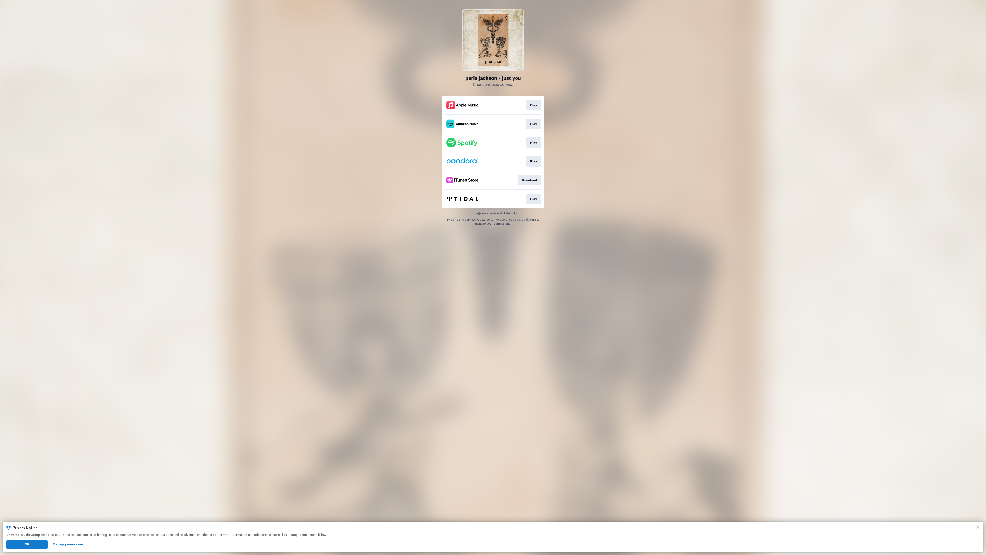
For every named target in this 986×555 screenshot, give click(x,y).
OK (27, 544)
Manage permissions (68, 544)
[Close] (978, 527)
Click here (529, 219)
